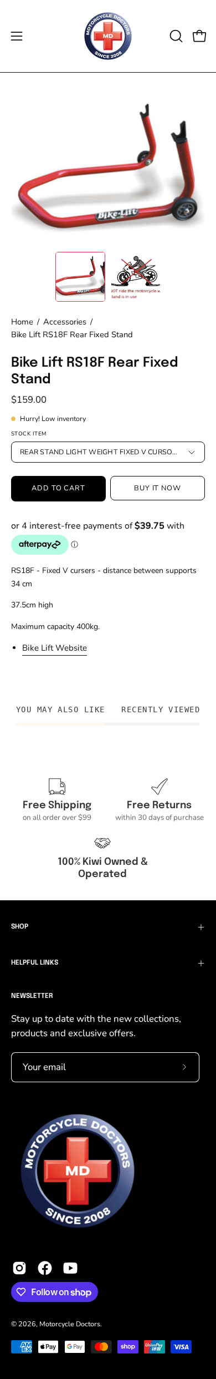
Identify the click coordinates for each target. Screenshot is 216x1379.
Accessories (64, 321)
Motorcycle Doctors (69, 1324)
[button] (175, 36)
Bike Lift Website (54, 647)
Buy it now (158, 488)
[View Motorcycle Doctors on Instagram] (19, 1268)
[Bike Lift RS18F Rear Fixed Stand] (80, 277)
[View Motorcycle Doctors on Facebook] (45, 1268)
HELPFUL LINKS (34, 963)
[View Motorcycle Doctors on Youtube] (70, 1268)
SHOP (19, 927)
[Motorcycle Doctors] (108, 36)
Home (22, 321)
